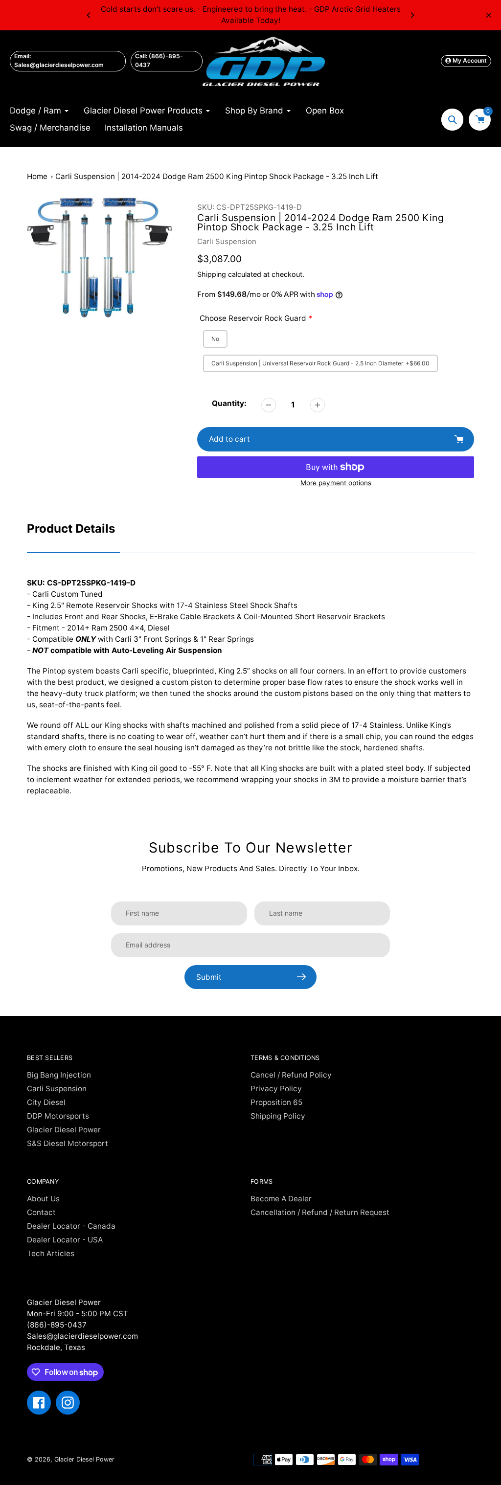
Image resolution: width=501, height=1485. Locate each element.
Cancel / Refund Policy (291, 1075)
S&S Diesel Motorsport (67, 1143)
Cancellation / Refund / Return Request (319, 1212)
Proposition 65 (276, 1102)
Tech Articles (50, 1253)
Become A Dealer (281, 1198)
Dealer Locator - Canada (71, 1226)
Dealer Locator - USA (65, 1239)
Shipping (211, 274)
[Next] (412, 15)
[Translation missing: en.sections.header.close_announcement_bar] (489, 15)
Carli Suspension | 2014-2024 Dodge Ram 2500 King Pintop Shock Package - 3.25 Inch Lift (216, 176)
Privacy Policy (276, 1088)
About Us (43, 1198)
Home (37, 176)
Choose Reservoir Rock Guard (253, 318)
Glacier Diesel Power (64, 1129)
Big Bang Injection (59, 1075)
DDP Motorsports (58, 1116)
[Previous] (89, 15)
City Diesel (46, 1102)
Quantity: (229, 403)
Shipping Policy (277, 1116)
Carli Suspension (226, 241)
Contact (41, 1212)
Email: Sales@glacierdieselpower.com (59, 60)
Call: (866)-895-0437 (159, 60)
